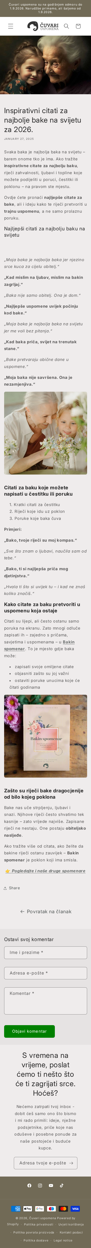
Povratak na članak (49, 911)
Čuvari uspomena (42, 1218)
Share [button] (14, 888)
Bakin (68, 642)
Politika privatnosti (38, 1224)
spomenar (14, 648)
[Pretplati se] (71, 1163)
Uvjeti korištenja (71, 1224)
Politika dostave (36, 1240)
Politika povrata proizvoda (33, 1232)
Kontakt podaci (71, 1232)
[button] (11, 26)
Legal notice (63, 1240)
